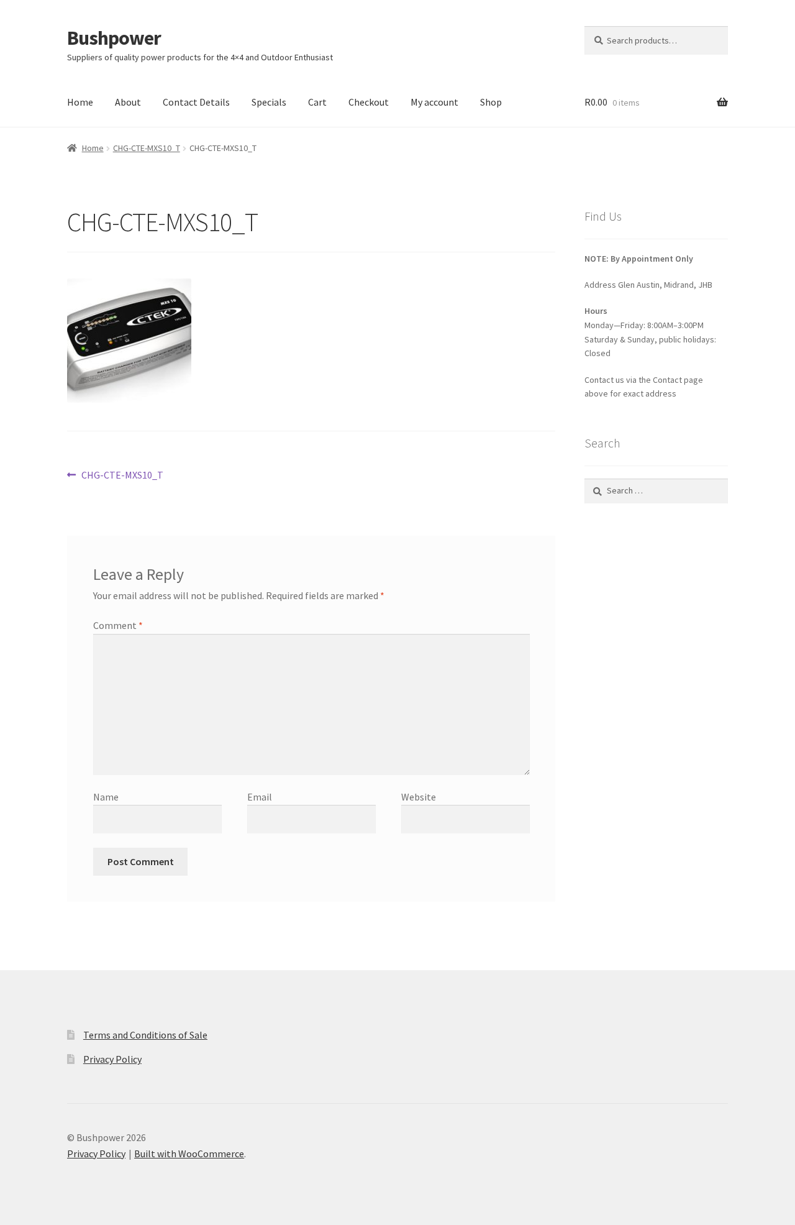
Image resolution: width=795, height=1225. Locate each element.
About (128, 102)
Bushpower (114, 37)
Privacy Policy (112, 1059)
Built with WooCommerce (189, 1153)
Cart (317, 102)
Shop (491, 102)
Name (106, 797)
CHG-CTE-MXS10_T (146, 148)
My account (434, 102)
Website (418, 797)
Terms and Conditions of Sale (145, 1035)
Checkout (368, 102)
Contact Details (196, 102)
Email (259, 797)
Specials (269, 102)
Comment (118, 625)
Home (80, 102)
